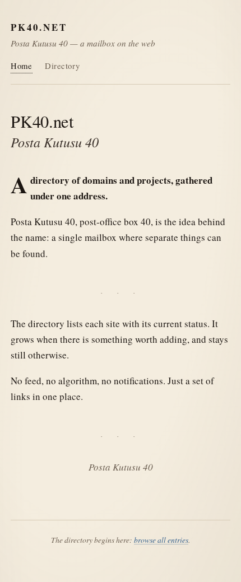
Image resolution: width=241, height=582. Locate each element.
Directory (62, 65)
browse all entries (161, 539)
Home (21, 65)
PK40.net (39, 27)
